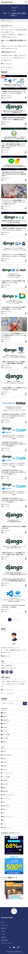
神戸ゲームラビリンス (8, 795)
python (4, 766)
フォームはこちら (7, 63)
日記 (3, 802)
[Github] (11, 672)
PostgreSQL (5, 720)
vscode (4, 762)
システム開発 (6, 776)
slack (3, 809)
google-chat (5, 805)
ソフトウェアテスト (7, 773)
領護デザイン (4, 20)
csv (3, 813)
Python (4, 723)
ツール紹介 (5, 738)
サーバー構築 (6, 734)
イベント (4, 731)
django (4, 758)
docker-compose (6, 755)
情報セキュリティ (7, 827)
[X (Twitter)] (2, 672)
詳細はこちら (6, 656)
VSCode (4, 727)
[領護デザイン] (7, 2)
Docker (4, 716)
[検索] (25, 703)
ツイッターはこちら (7, 67)
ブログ (3, 931)
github (4, 787)
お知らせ (3, 937)
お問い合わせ (4, 940)
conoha (4, 780)
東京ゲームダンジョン (8, 816)
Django (4, 712)
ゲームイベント (6, 798)
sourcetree (5, 784)
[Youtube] (7, 672)
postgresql (5, 791)
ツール (4, 824)
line (3, 820)
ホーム (3, 922)
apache (4, 769)
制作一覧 (3, 928)
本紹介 (4, 741)
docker (4, 751)
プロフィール (4, 925)
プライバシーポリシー (7, 943)
